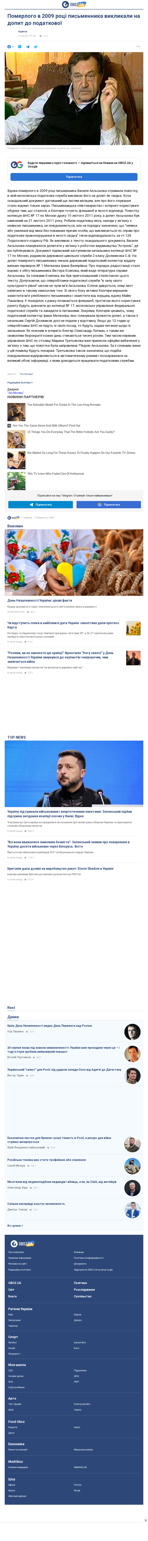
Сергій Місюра (16, 1165)
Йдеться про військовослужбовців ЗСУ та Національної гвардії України (50, 852)
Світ (11, 1289)
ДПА (76, 1376)
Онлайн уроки (15, 1376)
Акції (10, 1409)
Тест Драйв (14, 1404)
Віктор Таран (15, 1075)
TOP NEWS (16, 737)
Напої (77, 1427)
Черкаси (13, 1325)
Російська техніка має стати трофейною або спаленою (46, 1160)
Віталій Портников (19, 1057)
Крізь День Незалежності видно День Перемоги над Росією (49, 1025)
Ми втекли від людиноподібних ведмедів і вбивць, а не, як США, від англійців (61, 1182)
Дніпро (78, 1320)
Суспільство (83, 1296)
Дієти (11, 1433)
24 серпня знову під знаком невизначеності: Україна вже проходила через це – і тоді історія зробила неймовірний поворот (63, 1049)
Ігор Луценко (15, 1031)
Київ (10, 1314)
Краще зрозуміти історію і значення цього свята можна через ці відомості (52, 606)
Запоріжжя (14, 1320)
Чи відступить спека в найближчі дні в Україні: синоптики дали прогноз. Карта (63, 625)
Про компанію (16, 1252)
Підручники (80, 1370)
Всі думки (14, 1225)
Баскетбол (80, 1342)
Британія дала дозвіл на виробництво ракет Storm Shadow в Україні (60, 868)
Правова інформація (19, 1258)
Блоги (12, 1296)
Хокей (11, 1348)
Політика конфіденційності (89, 1258)
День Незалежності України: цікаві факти (39, 600)
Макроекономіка (83, 1449)
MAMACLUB (80, 1467)
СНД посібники (16, 1387)
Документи (80, 1263)
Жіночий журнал (17, 1496)
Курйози (22, 31)
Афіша (11, 1484)
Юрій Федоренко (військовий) (26, 1147)
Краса (11, 1490)
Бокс (76, 1348)
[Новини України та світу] (13, 518)
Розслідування (84, 1289)
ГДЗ (10, 1370)
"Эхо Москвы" (26, 374)
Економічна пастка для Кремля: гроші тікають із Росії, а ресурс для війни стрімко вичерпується (59, 1140)
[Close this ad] (145, 1520)
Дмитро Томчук (17, 1209)
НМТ (76, 1381)
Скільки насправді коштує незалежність (36, 1204)
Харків (77, 1314)
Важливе (15, 526)
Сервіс (77, 1409)
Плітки (77, 1484)
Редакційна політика (19, 382)
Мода (77, 1490)
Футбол (12, 1342)
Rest (11, 1007)
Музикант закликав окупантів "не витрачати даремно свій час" (45, 667)
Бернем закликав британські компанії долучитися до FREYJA (44, 874)
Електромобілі (82, 1404)
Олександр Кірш (17, 1187)
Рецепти (12, 1427)
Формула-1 (14, 1353)
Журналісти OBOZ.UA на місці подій (93, 1269)
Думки (13, 1017)
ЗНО (10, 1381)
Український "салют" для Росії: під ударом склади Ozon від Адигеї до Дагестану (64, 1069)
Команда (79, 1252)
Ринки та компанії (17, 1449)
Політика (80, 1283)
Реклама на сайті (17, 1263)
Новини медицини (18, 1467)
